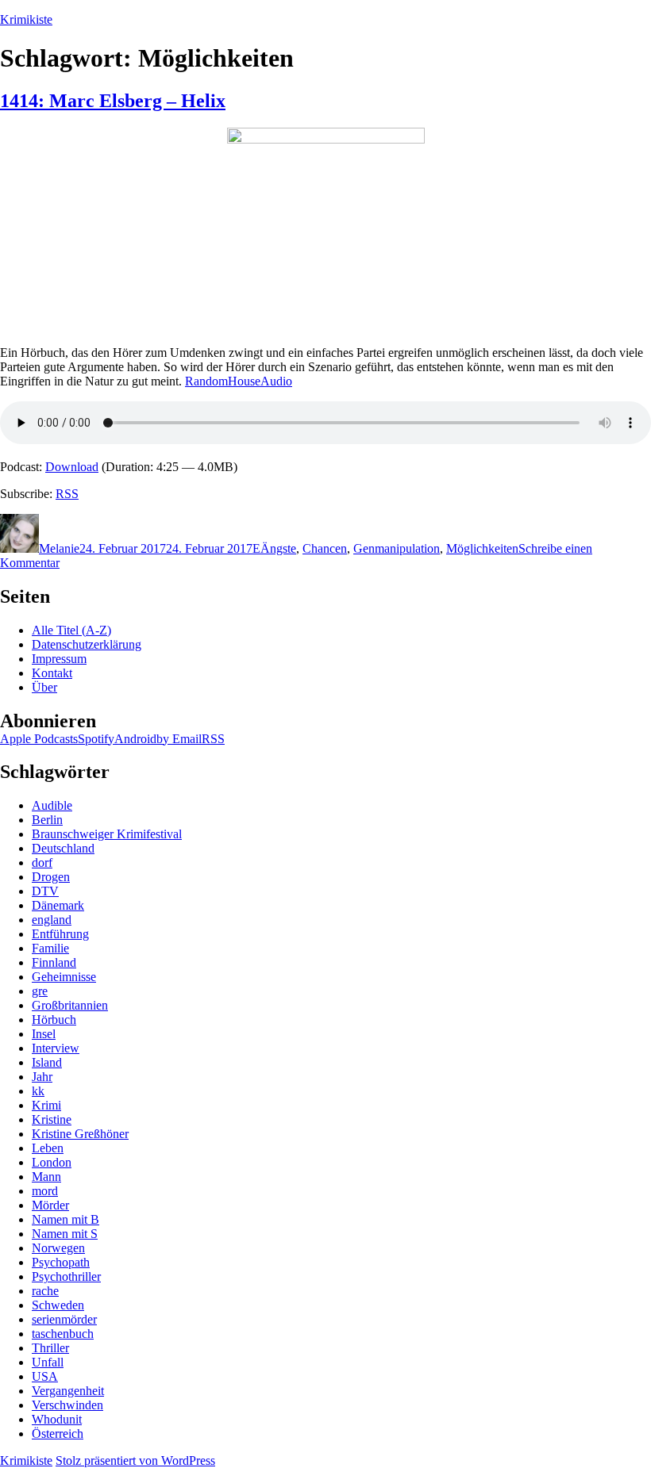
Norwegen (58, 1248)
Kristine (51, 1119)
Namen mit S (65, 1233)
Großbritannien (70, 1005)
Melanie (59, 548)
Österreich (57, 1433)
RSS (67, 493)
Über (44, 687)
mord (45, 1191)
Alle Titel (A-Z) (71, 630)
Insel (44, 1034)
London (51, 1162)
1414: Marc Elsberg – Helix (112, 100)
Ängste (278, 548)
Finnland (54, 962)
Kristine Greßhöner (80, 1133)
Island (47, 1062)
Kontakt (52, 673)
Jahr (42, 1076)
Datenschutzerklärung (86, 644)
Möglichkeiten (482, 548)
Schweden (58, 1305)
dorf (42, 862)
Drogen (51, 876)
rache (45, 1290)
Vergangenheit (68, 1390)
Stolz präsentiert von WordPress (135, 1460)
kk (38, 1091)
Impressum (59, 658)
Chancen (324, 548)
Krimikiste (26, 19)
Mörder (50, 1205)
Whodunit (57, 1419)
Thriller (50, 1348)
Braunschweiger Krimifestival (107, 834)
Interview (55, 1048)
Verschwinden (67, 1405)
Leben (48, 1148)
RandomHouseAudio (238, 381)
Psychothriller (66, 1276)
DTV (45, 891)
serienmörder (64, 1319)
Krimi (46, 1105)
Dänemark (58, 905)
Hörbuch (54, 1019)
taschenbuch (63, 1333)
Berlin (47, 819)
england (51, 919)
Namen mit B (65, 1219)
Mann (46, 1176)
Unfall (48, 1362)
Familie (50, 948)
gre (40, 991)
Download (71, 466)
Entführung (60, 934)
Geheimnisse (64, 976)
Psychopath (61, 1262)
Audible (52, 805)
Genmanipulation (396, 548)
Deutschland (63, 848)
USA (45, 1376)
